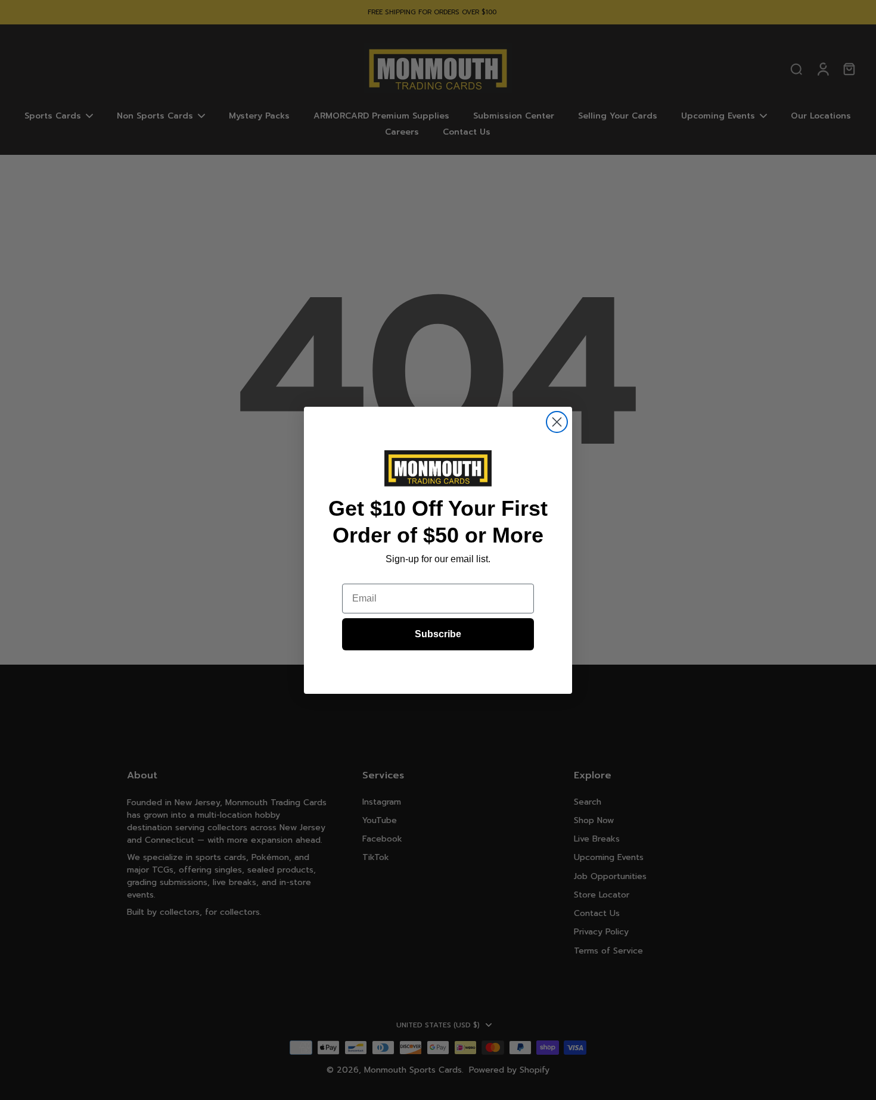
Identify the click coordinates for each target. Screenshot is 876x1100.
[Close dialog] (556, 422)
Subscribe (438, 634)
